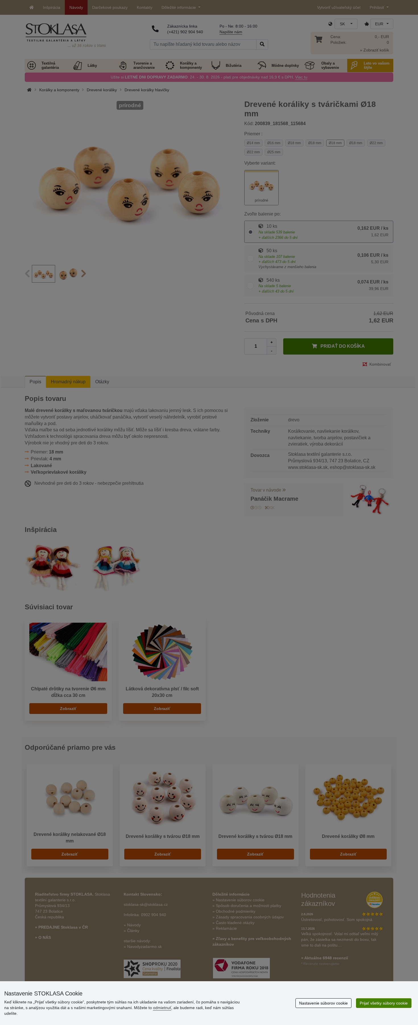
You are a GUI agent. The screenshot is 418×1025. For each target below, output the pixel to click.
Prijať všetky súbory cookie (384, 1003)
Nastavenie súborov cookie (323, 1003)
